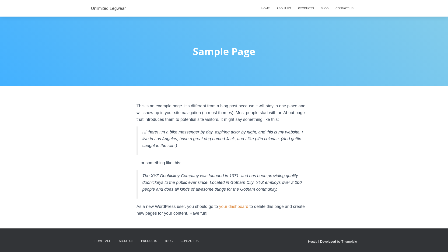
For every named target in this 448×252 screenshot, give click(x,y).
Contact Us (345, 8)
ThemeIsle (349, 241)
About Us (284, 8)
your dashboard (233, 206)
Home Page (102, 241)
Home (265, 8)
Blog (325, 8)
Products (306, 8)
